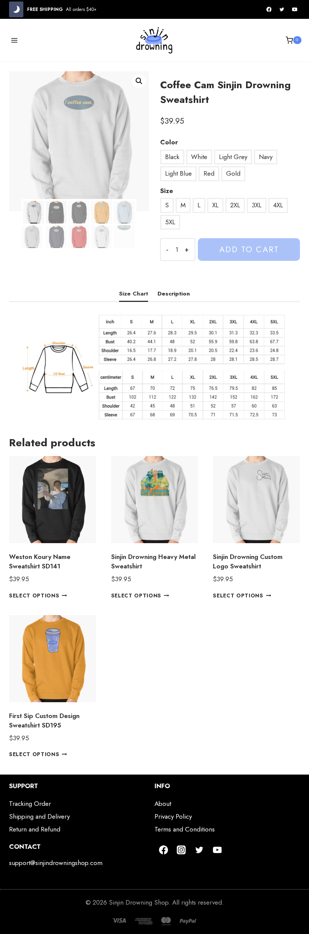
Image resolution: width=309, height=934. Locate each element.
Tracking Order (30, 803)
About (162, 803)
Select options (34, 595)
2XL (235, 205)
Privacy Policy (173, 816)
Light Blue (178, 173)
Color (169, 142)
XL (215, 205)
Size (166, 190)
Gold (233, 173)
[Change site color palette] (16, 9)
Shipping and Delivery (39, 816)
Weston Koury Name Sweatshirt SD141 (39, 561)
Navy (265, 156)
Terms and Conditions (184, 829)
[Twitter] (282, 9)
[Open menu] (14, 40)
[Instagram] (182, 850)
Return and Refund (34, 829)
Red (208, 173)
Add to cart (249, 249)
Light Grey (233, 156)
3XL (257, 205)
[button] (139, 81)
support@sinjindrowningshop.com (55, 862)
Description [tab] (174, 293)
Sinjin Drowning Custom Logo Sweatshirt (248, 561)
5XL (170, 222)
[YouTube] (294, 9)
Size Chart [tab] (133, 293)
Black (172, 156)
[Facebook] (269, 9)
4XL (278, 205)
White (199, 156)
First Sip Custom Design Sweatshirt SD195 (44, 720)
